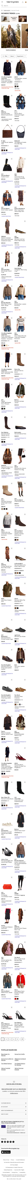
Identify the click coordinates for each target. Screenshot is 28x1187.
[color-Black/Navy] (2, 773)
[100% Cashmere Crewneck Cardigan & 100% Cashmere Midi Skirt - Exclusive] (7, 754)
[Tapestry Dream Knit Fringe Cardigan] (7, 456)
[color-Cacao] (2, 408)
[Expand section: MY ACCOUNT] (14, 1107)
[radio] (15, 86)
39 (22, 1039)
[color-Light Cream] (17, 704)
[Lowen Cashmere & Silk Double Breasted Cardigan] (20, 850)
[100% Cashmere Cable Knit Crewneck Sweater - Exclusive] (7, 324)
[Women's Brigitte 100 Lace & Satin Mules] (7, 850)
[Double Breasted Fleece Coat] (20, 722)
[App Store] (6, 1152)
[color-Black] (6, 150)
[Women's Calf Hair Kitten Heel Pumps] (20, 227)
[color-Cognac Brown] (15, 704)
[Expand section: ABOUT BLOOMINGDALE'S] (14, 1110)
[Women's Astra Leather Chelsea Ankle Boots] (20, 520)
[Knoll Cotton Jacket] (7, 198)
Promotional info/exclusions (13, 1132)
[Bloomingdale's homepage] (2, 10)
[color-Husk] (15, 608)
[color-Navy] (20, 704)
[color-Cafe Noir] (2, 442)
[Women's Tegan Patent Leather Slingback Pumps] (20, 1013)
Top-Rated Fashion (6, 1063)
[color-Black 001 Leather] (2, 805)
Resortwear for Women (5, 1055)
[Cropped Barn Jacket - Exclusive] (20, 67)
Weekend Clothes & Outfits (20, 1059)
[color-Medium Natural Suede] (6, 805)
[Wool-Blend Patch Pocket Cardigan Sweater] (20, 980)
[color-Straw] (6, 345)
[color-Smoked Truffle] (17, 999)
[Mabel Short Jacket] (7, 980)
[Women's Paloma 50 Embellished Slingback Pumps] (7, 1013)
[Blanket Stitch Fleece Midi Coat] (20, 916)
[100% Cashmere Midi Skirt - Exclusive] (7, 360)
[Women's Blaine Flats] (20, 423)
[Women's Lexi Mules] (20, 625)
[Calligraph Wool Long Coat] (20, 259)
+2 (21, 704)
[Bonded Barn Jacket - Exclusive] (20, 292)
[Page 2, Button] (25, 1039)
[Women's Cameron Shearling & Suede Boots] (7, 489)
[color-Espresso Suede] (15, 540)
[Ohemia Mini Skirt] (20, 489)
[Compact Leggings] (20, 883)
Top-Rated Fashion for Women (20, 1064)
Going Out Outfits (20, 1054)
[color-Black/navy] (4, 773)
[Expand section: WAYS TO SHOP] (14, 1114)
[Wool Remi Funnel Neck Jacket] (7, 292)
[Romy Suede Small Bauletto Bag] (20, 948)
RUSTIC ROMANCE (11, 50)
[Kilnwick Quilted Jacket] (20, 390)
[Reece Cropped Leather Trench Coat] (7, 722)
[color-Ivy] (4, 408)
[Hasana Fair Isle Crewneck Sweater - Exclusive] (7, 520)
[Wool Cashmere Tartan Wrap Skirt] (20, 198)
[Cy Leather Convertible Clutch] (7, 883)
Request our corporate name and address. (15, 1176)
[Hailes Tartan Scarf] (20, 820)
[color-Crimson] (15, 999)
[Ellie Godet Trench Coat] (7, 259)
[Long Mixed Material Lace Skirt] (7, 916)
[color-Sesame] (2, 345)
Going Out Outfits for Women (7, 1059)
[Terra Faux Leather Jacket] (20, 655)
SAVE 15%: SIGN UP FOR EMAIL (14, 1084)
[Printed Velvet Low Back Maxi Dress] (7, 554)
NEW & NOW (7, 10)
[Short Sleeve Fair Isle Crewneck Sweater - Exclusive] (20, 324)
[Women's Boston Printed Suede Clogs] (7, 625)
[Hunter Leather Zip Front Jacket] (7, 948)
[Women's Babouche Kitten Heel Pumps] (20, 554)
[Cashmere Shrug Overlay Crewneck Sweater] (20, 165)
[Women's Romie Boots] (20, 360)
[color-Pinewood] (6, 509)
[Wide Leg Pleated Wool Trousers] (7, 390)
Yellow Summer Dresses (19, 1069)
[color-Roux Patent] (17, 641)
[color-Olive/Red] (15, 86)
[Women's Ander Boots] (7, 788)
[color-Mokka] (17, 573)
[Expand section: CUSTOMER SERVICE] (14, 1103)
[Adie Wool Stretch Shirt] (7, 589)
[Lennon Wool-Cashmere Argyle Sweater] (20, 101)
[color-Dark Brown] (4, 805)
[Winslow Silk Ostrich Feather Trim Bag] (20, 456)
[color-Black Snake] (17, 608)
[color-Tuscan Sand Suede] (2, 509)
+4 (8, 345)
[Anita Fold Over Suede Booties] (20, 788)
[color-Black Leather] (4, 509)
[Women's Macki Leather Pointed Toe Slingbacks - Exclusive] (20, 754)
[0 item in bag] (26, 2)
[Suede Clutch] (7, 165)
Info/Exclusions (14, 1093)
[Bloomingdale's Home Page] (13, 2)
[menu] (2, 2)
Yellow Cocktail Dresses (5, 1069)
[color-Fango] (15, 573)
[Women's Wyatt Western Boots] (7, 423)
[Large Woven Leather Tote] (7, 131)
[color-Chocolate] (4, 150)
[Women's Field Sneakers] (20, 686)
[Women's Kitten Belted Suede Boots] (7, 101)
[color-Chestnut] (2, 150)
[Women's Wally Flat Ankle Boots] (20, 589)
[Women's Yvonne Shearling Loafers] (7, 686)
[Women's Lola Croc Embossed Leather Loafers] (7, 655)
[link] (7, 82)
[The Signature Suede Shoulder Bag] (20, 131)
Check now (22, 1132)
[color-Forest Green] (17, 86)
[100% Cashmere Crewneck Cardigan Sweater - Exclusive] (7, 67)
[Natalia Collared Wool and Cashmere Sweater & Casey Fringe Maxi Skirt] (7, 227)
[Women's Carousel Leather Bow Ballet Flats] (7, 820)
